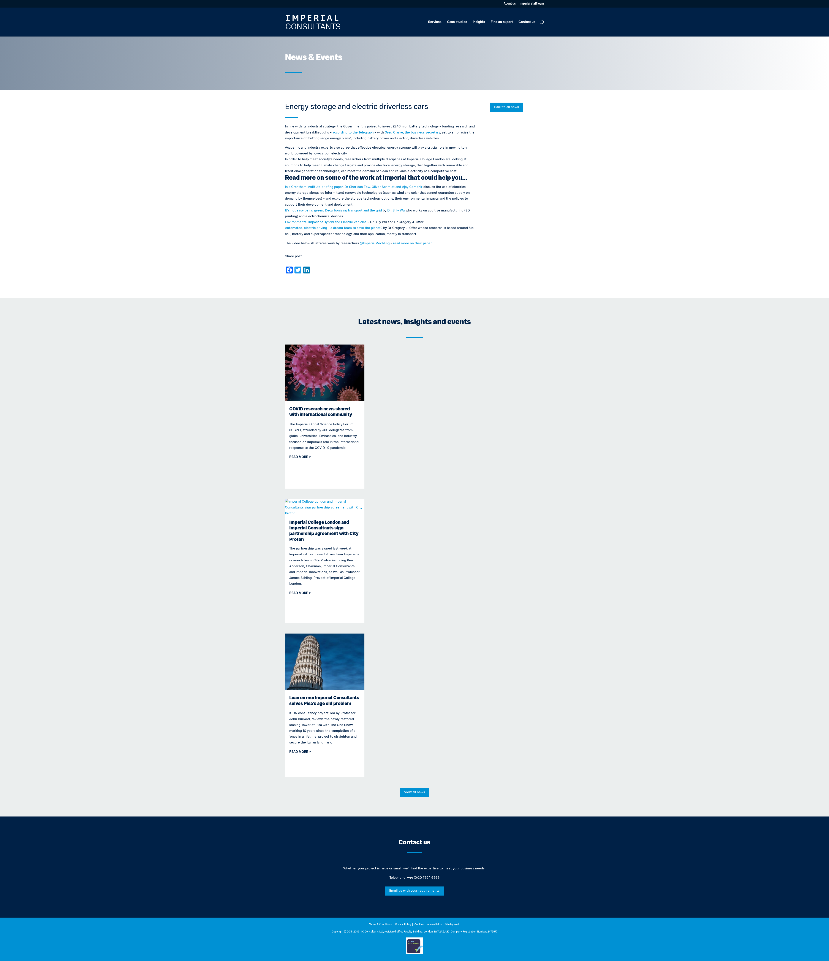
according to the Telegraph (353, 132)
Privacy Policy (403, 924)
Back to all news (506, 107)
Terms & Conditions (380, 924)
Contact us (527, 22)
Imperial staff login (532, 3)
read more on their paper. (412, 243)
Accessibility (434, 924)
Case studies (457, 22)
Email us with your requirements (414, 891)
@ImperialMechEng (375, 243)
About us (510, 3)
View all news (414, 792)
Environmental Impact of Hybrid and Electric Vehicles (326, 222)
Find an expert (502, 22)
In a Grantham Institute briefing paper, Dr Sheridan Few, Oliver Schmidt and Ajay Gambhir (353, 187)
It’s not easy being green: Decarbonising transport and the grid (333, 210)
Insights (479, 22)
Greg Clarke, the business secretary (412, 132)
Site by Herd (452, 924)
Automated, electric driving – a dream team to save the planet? (333, 228)
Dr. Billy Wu (396, 210)
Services (434, 22)
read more (298, 457)
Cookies (419, 924)
